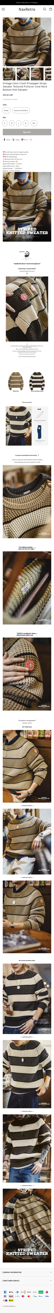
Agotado (27, 132)
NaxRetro (27, 9)
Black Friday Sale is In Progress (27, 2)
